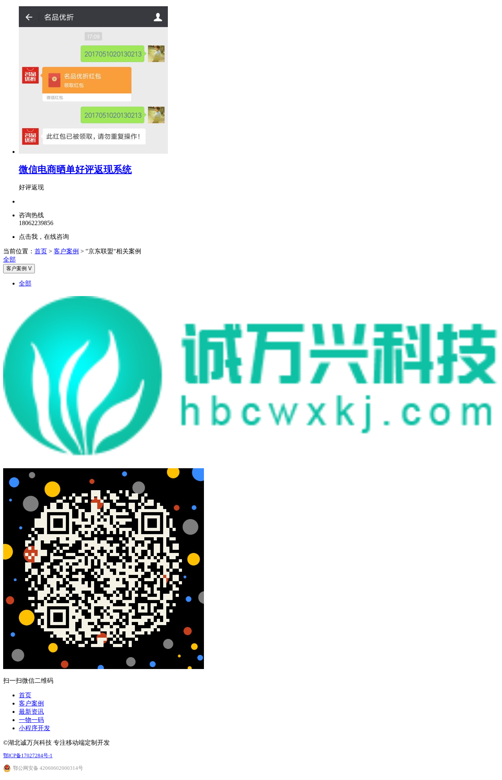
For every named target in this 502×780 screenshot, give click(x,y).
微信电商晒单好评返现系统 (75, 169)
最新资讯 (31, 711)
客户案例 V (19, 268)
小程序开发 (34, 728)
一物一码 (31, 719)
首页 (41, 251)
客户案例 (66, 251)
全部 (9, 259)
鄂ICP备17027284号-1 (28, 755)
